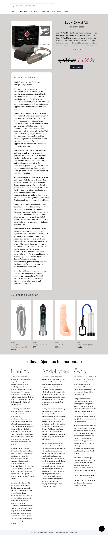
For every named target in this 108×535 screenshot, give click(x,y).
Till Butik (76, 67)
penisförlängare (76, 26)
